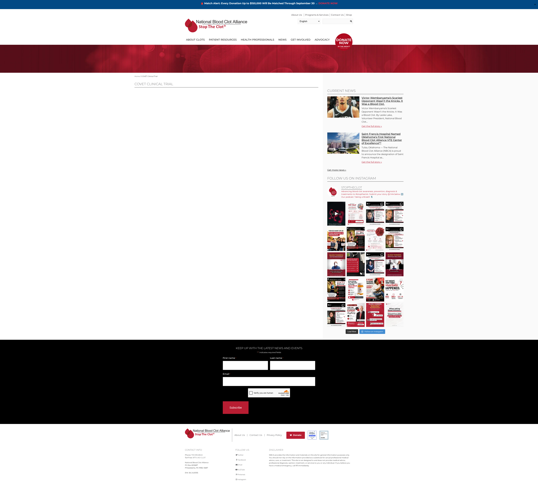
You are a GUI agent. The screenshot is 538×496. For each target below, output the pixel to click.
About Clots (195, 39)
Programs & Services (317, 15)
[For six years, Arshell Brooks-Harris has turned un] (375, 290)
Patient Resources (223, 39)
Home (137, 76)
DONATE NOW (328, 3)
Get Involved (300, 39)
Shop (349, 15)
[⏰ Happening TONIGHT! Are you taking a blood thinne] (356, 315)
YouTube (241, 470)
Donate (297, 435)
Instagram (241, 479)
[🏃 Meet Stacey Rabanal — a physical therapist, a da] (336, 290)
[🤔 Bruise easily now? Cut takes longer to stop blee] (395, 315)
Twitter (240, 455)
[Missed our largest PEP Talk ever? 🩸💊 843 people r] (356, 290)
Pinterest (241, 474)
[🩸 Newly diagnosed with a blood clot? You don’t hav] (356, 214)
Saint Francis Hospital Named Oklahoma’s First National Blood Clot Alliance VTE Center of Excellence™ (382, 138)
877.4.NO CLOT (199, 458)
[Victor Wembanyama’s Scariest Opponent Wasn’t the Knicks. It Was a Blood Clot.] (343, 117)
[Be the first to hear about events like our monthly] (356, 264)
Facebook (241, 460)
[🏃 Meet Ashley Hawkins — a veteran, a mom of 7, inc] (356, 239)
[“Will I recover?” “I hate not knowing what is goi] (395, 290)
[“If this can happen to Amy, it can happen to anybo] (336, 214)
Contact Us (337, 15)
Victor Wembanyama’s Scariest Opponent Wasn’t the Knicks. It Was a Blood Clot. (382, 101)
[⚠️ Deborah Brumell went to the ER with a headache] (336, 315)
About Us (296, 15)
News (282, 39)
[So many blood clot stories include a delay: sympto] (375, 264)
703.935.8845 (197, 455)
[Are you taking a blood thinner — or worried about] (336, 264)
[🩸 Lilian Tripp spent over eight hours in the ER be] (375, 214)
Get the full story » (372, 126)
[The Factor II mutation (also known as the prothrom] (375, 239)
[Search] (351, 21)
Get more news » (336, 170)
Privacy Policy (274, 435)
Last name (276, 358)
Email (226, 374)
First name (229, 358)
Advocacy (322, 39)
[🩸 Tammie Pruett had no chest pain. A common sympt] (395, 239)
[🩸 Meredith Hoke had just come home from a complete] (395, 214)
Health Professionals (257, 39)
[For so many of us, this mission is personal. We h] (336, 239)
